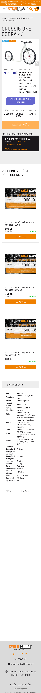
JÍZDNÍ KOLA (15, 18)
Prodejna (4, 2)
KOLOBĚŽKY (28, 18)
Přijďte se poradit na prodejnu (16, 149)
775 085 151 (32, 4)
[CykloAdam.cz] (18, 9)
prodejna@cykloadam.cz (14, 144)
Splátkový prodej (20, 689)
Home (4, 18)
